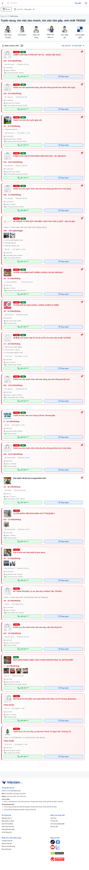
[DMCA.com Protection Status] (68, 853)
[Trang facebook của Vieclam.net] (58, 842)
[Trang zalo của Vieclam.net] (58, 847)
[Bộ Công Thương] (68, 859)
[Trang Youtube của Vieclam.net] (52, 847)
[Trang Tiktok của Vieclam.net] (52, 842)
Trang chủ (3, 16)
